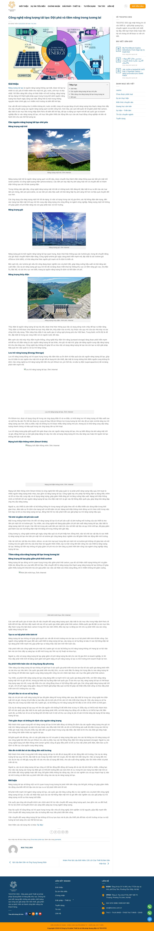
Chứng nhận (54, 6)
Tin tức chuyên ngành (124, 114)
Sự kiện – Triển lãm (123, 110)
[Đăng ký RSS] (33, 913)
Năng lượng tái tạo (15, 88)
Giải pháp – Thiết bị (71, 6)
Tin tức (101, 6)
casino (118, 90)
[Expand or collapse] (107, 84)
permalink (58, 839)
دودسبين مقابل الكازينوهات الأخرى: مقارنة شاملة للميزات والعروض (132, 61)
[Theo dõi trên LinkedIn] (36, 913)
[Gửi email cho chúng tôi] (29, 913)
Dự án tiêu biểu (38, 6)
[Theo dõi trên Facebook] (26, 913)
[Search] (125, 6)
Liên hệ (110, 6)
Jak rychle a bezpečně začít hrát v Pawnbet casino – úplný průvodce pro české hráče (133, 72)
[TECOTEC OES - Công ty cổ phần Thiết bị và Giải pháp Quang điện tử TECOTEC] (12, 6)
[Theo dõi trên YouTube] (40, 913)
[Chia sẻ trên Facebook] (51, 832)
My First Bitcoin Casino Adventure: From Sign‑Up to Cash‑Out (133, 50)
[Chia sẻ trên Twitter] (55, 832)
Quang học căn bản (124, 106)
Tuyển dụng (90, 6)
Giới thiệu (23, 6)
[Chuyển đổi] (73, 900)
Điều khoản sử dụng (58, 925)
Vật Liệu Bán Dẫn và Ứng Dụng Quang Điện (29, 862)
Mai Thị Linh (32, 23)
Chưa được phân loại (37, 839)
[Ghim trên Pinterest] (63, 832)
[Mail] (149, 919)
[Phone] (149, 906)
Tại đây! (40, 825)
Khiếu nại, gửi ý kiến (96, 925)
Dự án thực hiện (122, 98)
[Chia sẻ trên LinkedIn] (66, 832)
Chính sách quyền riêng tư (77, 925)
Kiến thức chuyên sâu (124, 102)
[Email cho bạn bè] (59, 832)
